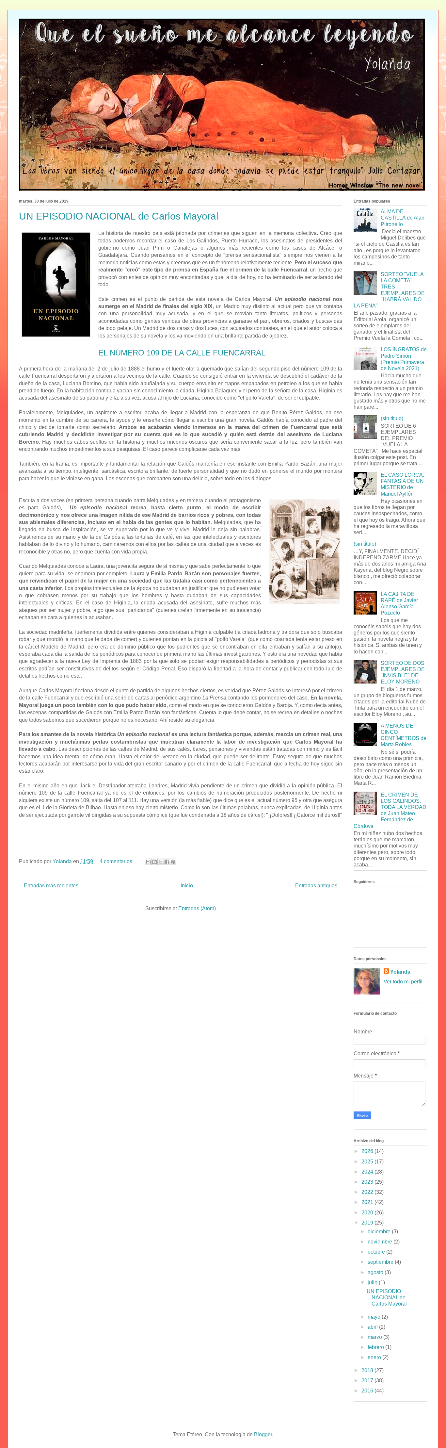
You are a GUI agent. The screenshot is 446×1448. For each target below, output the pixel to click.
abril (373, 1327)
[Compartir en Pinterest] (173, 862)
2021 (367, 1202)
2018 (367, 1370)
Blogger (263, 1434)
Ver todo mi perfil (403, 981)
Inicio (187, 885)
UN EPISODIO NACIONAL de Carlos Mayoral (118, 216)
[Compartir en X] (160, 862)
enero (375, 1357)
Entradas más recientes (51, 885)
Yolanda (400, 972)
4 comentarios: (117, 861)
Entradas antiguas (316, 885)
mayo (375, 1317)
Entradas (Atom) (197, 908)
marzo (375, 1337)
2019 (367, 1223)
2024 (367, 1172)
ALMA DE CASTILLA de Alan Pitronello (402, 218)
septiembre (381, 1262)
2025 (367, 1161)
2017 (367, 1380)
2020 (367, 1212)
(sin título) (392, 418)
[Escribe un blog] (154, 862)
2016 (367, 1390)
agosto (376, 1272)
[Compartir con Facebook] (167, 862)
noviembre (380, 1241)
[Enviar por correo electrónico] (148, 862)
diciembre (380, 1231)
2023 (367, 1182)
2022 (367, 1192)
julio (373, 1282)
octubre (377, 1252)
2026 (367, 1151)
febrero (376, 1347)
